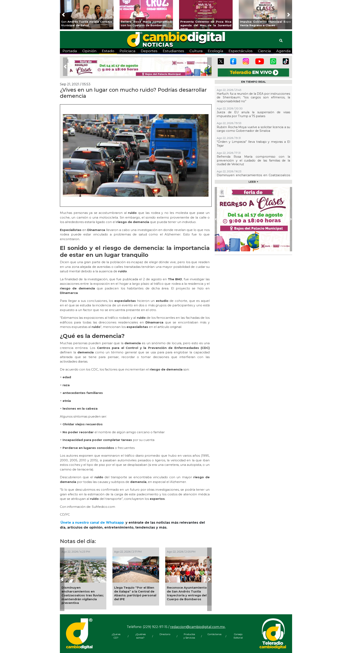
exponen (86, 455)
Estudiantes (173, 51)
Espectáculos (241, 51)
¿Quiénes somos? (140, 636)
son (186, 369)
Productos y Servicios (189, 636)
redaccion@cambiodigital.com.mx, (198, 627)
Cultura (196, 51)
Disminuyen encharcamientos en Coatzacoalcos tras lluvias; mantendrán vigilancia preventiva (83, 595)
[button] (63, 14)
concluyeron (134, 499)
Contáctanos (214, 634)
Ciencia (264, 51)
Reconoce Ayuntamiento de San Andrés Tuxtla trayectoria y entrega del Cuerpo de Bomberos (187, 593)
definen (66, 352)
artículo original (169, 327)
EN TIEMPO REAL (253, 81)
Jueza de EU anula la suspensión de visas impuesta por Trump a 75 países (253, 114)
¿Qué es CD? (116, 636)
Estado (108, 51)
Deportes (149, 51)
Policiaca (127, 51)
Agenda (283, 51)
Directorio (165, 634)
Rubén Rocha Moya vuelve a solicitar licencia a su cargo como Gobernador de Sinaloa (253, 129)
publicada (130, 279)
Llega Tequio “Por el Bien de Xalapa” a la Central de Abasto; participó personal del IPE (135, 593)
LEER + (253, 181)
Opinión (89, 51)
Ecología (215, 51)
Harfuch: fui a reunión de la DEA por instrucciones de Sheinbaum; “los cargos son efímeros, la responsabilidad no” (253, 97)
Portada (70, 51)
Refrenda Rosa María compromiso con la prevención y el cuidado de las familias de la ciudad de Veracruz (253, 160)
